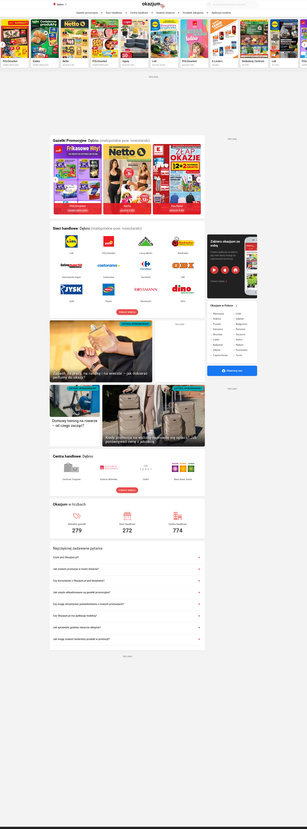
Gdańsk (240, 318)
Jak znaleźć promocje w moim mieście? (76, 569)
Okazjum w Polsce (221, 305)
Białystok (218, 344)
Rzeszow (240, 329)
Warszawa (218, 313)
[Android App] (214, 270)
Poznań (217, 324)
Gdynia (216, 350)
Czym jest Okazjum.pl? (66, 557)
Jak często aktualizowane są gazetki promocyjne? (81, 592)
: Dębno (101, 140)
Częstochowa (220, 355)
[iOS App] (225, 270)
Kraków (217, 318)
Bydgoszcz (241, 324)
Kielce (239, 339)
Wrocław (217, 334)
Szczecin (240, 334)
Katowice (218, 329)
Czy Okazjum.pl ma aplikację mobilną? (75, 615)
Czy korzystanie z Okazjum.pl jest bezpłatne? (79, 580)
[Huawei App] (236, 270)
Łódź (238, 313)
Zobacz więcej (127, 312)
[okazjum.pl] (153, 5)
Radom (239, 344)
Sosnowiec (242, 350)
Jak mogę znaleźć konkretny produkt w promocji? (81, 639)
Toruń (239, 355)
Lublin (216, 339)
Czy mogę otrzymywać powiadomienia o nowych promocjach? (88, 604)
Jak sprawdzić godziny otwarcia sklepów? (77, 627)
